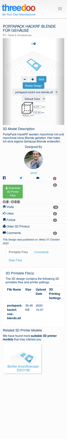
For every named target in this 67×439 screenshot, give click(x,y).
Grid (41, 79)
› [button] (59, 40)
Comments (41, 252)
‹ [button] (7, 40)
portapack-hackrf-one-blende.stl (14, 311)
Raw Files (15, 260)
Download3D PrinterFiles (13, 191)
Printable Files (18, 252)
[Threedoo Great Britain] (18, 6)
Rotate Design (33, 85)
